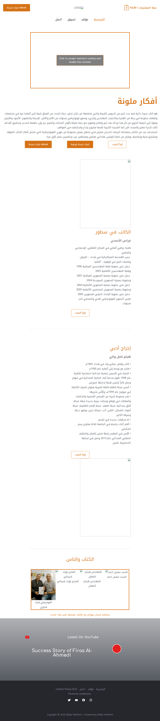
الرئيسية (99, 19)
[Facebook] (83, 700)
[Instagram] (90, 700)
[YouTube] (76, 700)
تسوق (71, 19)
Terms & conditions (79, 694)
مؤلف (84, 19)
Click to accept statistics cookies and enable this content (80, 60)
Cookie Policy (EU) (66, 689)
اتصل (58, 19)
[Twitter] (69, 700)
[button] (117, 144)
